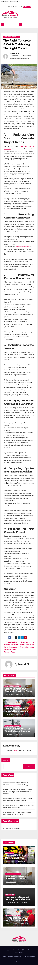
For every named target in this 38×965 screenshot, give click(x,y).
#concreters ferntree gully (19, 59)
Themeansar (19, 952)
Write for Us (22, 961)
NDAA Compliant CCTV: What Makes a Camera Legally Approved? (17, 731)
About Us (10, 956)
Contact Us (17, 956)
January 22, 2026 (12, 923)
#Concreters (27, 56)
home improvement (23, 246)
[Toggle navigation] (20, 24)
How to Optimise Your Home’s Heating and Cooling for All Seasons (16, 711)
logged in (16, 750)
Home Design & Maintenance (11, 36)
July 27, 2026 (11, 861)
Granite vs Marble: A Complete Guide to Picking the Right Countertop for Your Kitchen (17, 792)
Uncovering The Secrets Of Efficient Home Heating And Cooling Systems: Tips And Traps (11, 647)
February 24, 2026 (12, 902)
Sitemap (15, 961)
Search (6, 760)
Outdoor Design (9, 894)
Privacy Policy (31, 956)
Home (4, 956)
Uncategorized (9, 853)
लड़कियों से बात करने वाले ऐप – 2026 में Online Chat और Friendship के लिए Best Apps (19, 858)
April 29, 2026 (11, 882)
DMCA (24, 956)
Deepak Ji (15, 53)
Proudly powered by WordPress (13, 949)
